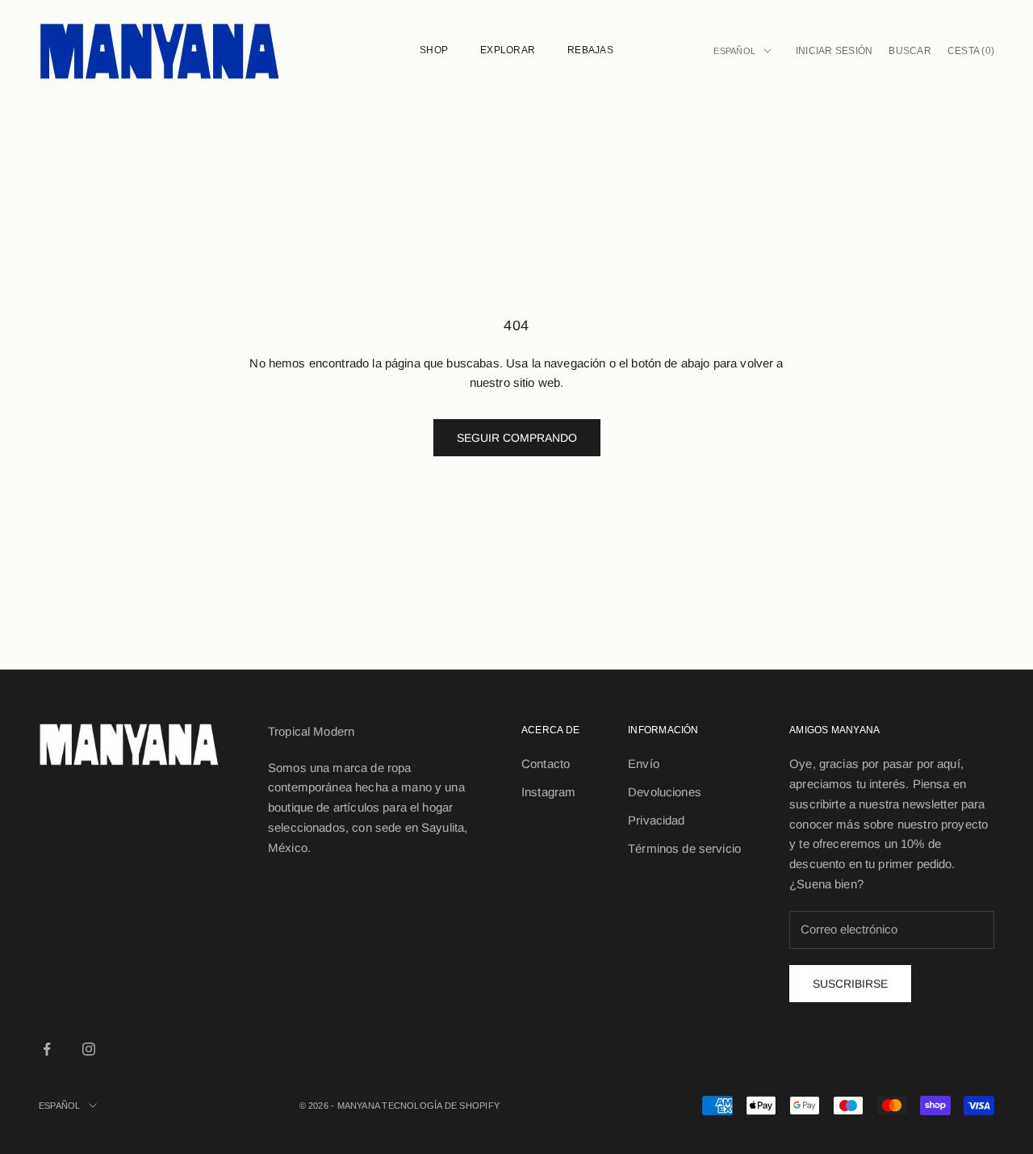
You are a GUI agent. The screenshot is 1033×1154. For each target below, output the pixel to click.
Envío (643, 763)
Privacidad (656, 820)
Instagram (548, 792)
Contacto (545, 763)
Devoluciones (664, 792)
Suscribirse (850, 983)
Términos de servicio (684, 848)
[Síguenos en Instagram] (89, 1049)
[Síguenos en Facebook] (47, 1049)
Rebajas (590, 50)
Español (734, 51)
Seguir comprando (517, 437)
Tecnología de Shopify (441, 1105)
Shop (434, 50)
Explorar (507, 50)
